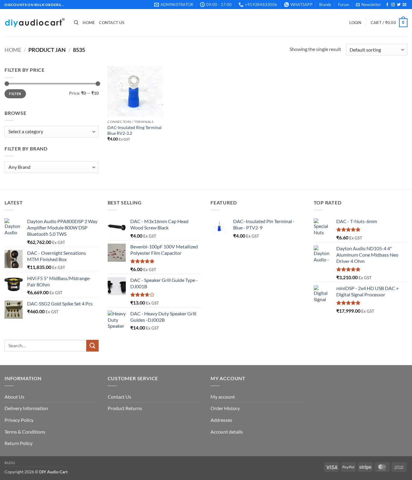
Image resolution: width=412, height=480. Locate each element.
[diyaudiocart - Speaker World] (35, 22)
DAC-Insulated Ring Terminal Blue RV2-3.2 (134, 130)
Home (89, 22)
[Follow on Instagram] (393, 5)
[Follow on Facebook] (387, 5)
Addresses (221, 420)
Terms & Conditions (25, 431)
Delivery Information (26, 408)
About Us (14, 396)
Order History (225, 408)
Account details (227, 431)
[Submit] (92, 346)
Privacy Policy (19, 420)
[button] (368, 4)
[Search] (76, 22)
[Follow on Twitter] (399, 5)
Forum (343, 4)
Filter (15, 93)
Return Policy (19, 443)
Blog (10, 462)
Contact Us (111, 22)
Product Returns (125, 408)
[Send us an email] (404, 5)
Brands (325, 4)
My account (223, 396)
